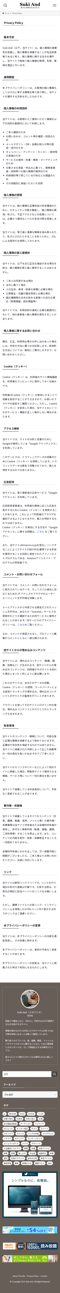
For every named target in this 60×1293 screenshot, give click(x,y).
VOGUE (31, 1113)
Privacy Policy (33, 1276)
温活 (5, 1158)
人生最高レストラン (12, 1148)
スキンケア (8, 1133)
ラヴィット (36, 1143)
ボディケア (19, 1138)
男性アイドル (46, 1158)
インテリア (39, 1123)
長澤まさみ (26, 1163)
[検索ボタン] (5, 5)
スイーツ (44, 1128)
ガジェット (8, 1128)
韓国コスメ (39, 1163)
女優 (33, 1148)
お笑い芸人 (30, 1118)
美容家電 (7, 1163)
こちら (40, 531)
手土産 (32, 1153)
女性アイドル (44, 1148)
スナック (20, 1133)
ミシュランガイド (11, 1143)
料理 (52, 1153)
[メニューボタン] (54, 5)
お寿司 (19, 1118)
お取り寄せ (8, 1118)
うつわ (41, 1113)
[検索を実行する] (54, 1074)
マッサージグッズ (35, 1138)
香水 (50, 1163)
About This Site (19, 1276)
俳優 (26, 1148)
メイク (25, 1143)
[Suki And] (30, 5)
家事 (5, 1153)
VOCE (22, 1113)
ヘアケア (7, 1138)
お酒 (40, 1118)
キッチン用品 (22, 1128)
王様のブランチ (17, 1158)
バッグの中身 (33, 1133)
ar (4, 1113)
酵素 (16, 1163)
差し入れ (22, 1153)
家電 (13, 1153)
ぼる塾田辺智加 (10, 1123)
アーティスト (25, 1123)
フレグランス (48, 1133)
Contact (43, 1276)
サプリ (34, 1128)
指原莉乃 (42, 1153)
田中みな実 (32, 1158)
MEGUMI (12, 1113)
